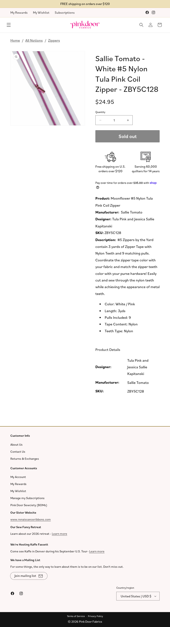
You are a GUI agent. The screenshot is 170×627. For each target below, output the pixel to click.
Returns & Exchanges (24, 458)
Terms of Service (76, 615)
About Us (16, 444)
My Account (18, 477)
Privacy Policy (95, 615)
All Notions (34, 40)
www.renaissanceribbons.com (30, 519)
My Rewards (19, 12)
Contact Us (17, 451)
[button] (8, 24)
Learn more (59, 534)
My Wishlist (41, 12)
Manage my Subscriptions (27, 498)
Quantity (100, 112)
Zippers (54, 40)
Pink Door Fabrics (90, 621)
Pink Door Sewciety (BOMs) (28, 505)
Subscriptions (65, 12)
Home (15, 40)
